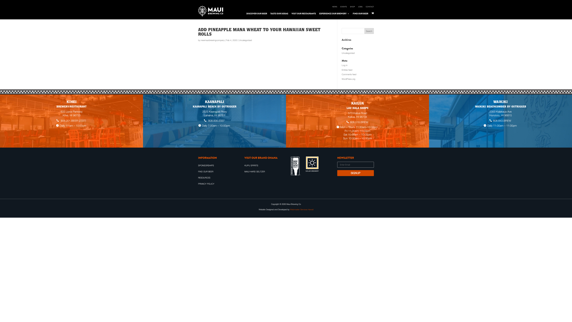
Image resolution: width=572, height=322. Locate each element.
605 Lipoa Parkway (72, 111)
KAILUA (357, 104)
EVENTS (343, 7)
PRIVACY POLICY (206, 183)
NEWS (334, 7)
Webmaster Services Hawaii (301, 209)
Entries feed (347, 70)
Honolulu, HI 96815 (500, 115)
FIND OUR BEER (360, 13)
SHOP (352, 7)
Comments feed (349, 74)
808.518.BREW (359, 122)
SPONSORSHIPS (206, 165)
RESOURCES (204, 177)
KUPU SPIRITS (251, 165)
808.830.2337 (216, 120)
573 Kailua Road (357, 113)
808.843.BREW (502, 120)
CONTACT (370, 7)
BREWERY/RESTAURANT (71, 107)
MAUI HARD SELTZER (254, 171)
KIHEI (72, 102)
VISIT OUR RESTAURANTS (304, 13)
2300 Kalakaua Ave (500, 111)
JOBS (360, 7)
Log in (345, 65)
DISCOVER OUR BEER (256, 13)
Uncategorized (348, 53)
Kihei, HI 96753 (71, 115)
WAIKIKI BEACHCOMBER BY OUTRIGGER (500, 107)
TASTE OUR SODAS (279, 13)
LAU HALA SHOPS (357, 108)
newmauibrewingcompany (212, 40)
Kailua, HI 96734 (357, 116)
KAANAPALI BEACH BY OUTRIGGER (214, 107)
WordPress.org (348, 79)
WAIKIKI (500, 102)
